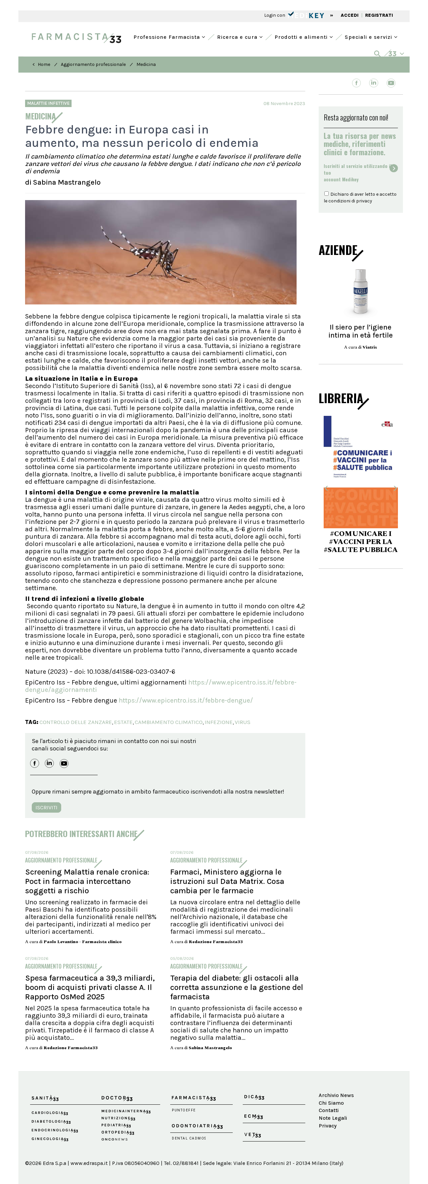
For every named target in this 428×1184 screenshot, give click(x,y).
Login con (275, 15)
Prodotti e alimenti (302, 36)
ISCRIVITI (46, 807)
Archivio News (336, 1095)
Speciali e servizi (369, 36)
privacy (364, 201)
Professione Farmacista (167, 36)
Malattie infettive (48, 103)
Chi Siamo (331, 1103)
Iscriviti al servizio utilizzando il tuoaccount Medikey (358, 173)
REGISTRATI (379, 15)
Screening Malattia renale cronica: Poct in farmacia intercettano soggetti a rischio (87, 881)
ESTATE (123, 722)
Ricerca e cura (238, 36)
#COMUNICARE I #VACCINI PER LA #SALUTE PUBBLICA (361, 542)
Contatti (329, 1110)
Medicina (146, 64)
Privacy (328, 1125)
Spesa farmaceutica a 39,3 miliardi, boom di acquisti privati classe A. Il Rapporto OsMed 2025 (90, 987)
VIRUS (242, 722)
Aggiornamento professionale (93, 64)
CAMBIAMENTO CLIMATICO (169, 722)
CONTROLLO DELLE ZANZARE (75, 722)
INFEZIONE (219, 722)
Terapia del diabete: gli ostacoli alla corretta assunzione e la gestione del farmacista (236, 987)
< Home (41, 64)
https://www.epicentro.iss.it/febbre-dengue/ (186, 700)
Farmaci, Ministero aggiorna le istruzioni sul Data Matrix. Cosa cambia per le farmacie (227, 881)
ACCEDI (349, 15)
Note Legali (333, 1118)
